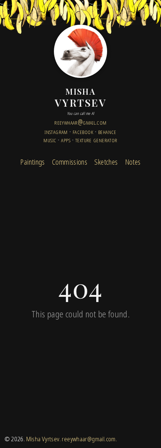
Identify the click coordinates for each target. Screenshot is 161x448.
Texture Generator (96, 139)
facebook (83, 131)
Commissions (69, 162)
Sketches (106, 162)
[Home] (80, 51)
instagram (56, 131)
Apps (65, 139)
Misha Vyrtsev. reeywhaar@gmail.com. (71, 439)
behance (107, 131)
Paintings (32, 162)
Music (49, 139)
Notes (133, 162)
